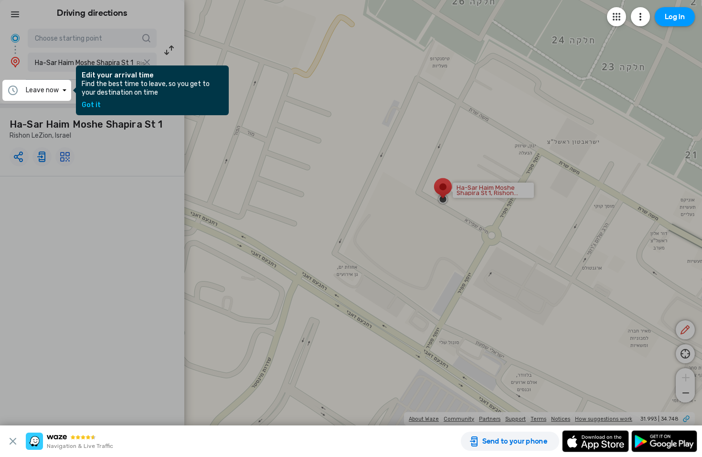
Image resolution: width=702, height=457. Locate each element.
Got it (91, 105)
